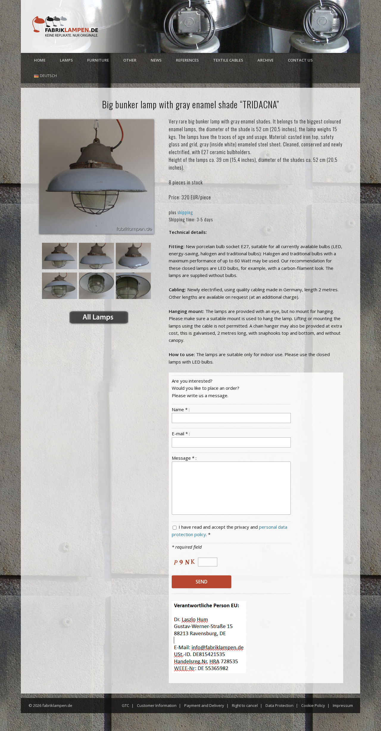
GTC (125, 705)
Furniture (98, 60)
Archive (265, 60)
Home (40, 60)
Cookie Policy (313, 705)
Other (129, 60)
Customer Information (157, 705)
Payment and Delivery (204, 705)
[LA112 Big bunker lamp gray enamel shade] (96, 176)
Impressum (343, 705)
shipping (185, 212)
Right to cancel (245, 705)
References (187, 60)
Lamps (66, 60)
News (156, 60)
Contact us (300, 60)
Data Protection (279, 705)
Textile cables (228, 60)
